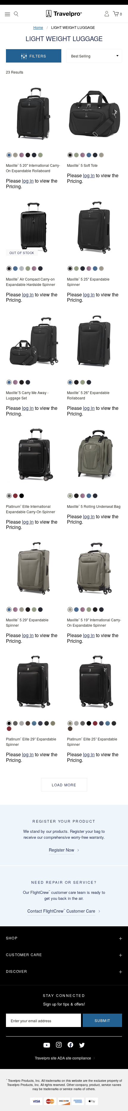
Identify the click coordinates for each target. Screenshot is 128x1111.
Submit (102, 1020)
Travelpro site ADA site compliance (63, 1057)
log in (28, 180)
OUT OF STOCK (22, 253)
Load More (64, 784)
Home (38, 27)
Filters (37, 55)
